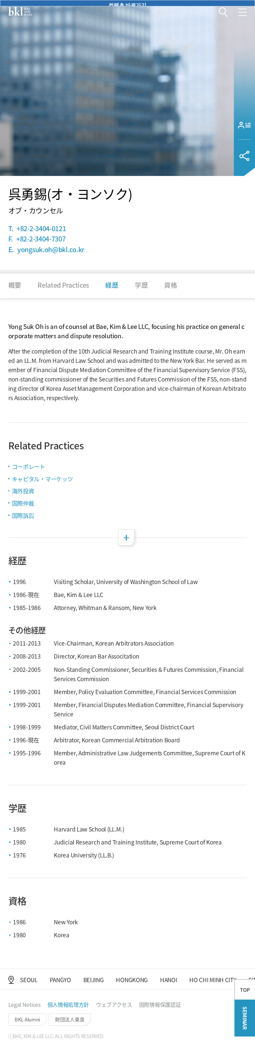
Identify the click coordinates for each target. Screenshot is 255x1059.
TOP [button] (245, 989)
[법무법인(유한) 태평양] (20, 11)
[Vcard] (244, 124)
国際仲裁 (23, 503)
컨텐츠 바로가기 (127, 3)
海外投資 (23, 491)
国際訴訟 (23, 515)
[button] (223, 12)
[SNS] (244, 156)
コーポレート (28, 466)
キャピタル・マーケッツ (42, 479)
